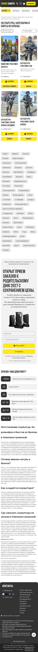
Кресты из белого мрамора (12, 209)
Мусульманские (20, 163)
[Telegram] (13, 594)
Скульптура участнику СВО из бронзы (27, 121)
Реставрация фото (25, 599)
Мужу (33, 232)
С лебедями (19, 199)
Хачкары (31, 199)
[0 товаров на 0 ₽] (24, 4)
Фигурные (6, 245)
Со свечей (6, 199)
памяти (8, 3)
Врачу (29, 177)
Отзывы (22, 612)
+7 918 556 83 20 (7, 590)
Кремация (23, 608)
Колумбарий (7, 177)
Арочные (6, 172)
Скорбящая (30, 227)
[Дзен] (7, 594)
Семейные (31, 172)
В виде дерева (18, 195)
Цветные (6, 218)
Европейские (18, 172)
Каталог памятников (26, 590)
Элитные (25, 154)
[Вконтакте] (3, 594)
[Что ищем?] (17, 4)
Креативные (7, 241)
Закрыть (29, 649)
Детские (29, 167)
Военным (18, 167)
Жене (16, 232)
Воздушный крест (21, 204)
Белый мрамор (28, 218)
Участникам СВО (8, 190)
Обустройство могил (26, 592)
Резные (5, 158)
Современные (24, 190)
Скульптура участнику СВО (26, 64)
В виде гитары (8, 227)
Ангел (22, 236)
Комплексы (6, 163)
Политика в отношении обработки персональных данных (19, 635)
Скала (30, 195)
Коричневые (18, 222)
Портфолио (26, 11)
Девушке (6, 232)
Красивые (20, 213)
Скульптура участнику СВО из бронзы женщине (8, 122)
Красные (6, 222)
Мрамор (15, 154)
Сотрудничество (7, 636)
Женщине (6, 181)
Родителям (18, 186)
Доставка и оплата (25, 606)
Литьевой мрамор (25, 594)
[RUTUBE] (10, 594)
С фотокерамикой (22, 241)
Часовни (6, 250)
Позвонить (31, 4)
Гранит (5, 154)
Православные (18, 158)
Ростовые (6, 186)
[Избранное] (21, 4)
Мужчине (19, 177)
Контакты (16, 11)
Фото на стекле (24, 597)
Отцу (24, 232)
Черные (5, 195)
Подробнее (19, 649)
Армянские (6, 167)
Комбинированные (9, 236)
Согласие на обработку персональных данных (16, 633)
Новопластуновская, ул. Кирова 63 (11, 615)
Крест (16, 218)
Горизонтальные (29, 245)
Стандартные (7, 213)
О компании (23, 603)
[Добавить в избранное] (16, 37)
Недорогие (7, 204)
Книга (19, 227)
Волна (30, 213)
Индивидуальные (20, 181)
